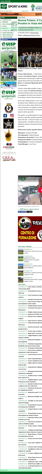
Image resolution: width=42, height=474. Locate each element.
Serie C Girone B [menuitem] (7, 24)
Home (3, 17)
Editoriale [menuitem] (5, 22)
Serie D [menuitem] (4, 26)
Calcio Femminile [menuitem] (7, 37)
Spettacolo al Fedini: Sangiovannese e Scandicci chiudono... (31, 259)
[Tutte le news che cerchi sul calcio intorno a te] (14, 6)
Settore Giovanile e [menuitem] (7, 32)
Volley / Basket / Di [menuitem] (7, 35)
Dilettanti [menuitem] (5, 28)
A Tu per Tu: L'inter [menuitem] (7, 30)
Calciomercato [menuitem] (6, 20)
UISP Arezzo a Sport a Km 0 (29, 209)
